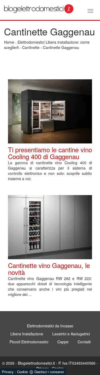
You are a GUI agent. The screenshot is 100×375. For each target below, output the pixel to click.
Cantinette (30, 47)
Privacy (8, 371)
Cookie (22, 371)
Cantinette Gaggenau (61, 47)
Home (9, 42)
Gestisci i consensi (49, 371)
